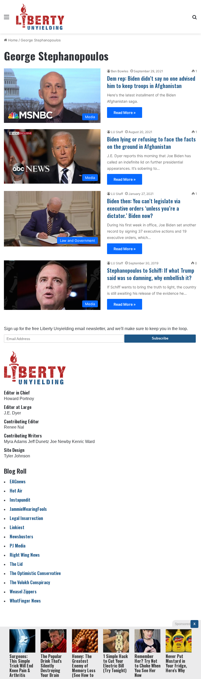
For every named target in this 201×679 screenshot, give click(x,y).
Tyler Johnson (17, 456)
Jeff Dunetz (38, 441)
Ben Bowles (119, 71)
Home (12, 40)
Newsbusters (21, 536)
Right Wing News (25, 554)
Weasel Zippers (23, 591)
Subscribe (160, 338)
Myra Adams (15, 441)
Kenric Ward (83, 441)
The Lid (16, 564)
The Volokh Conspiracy (30, 582)
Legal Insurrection (26, 518)
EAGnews (18, 481)
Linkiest (17, 527)
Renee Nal (14, 427)
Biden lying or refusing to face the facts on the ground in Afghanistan (151, 142)
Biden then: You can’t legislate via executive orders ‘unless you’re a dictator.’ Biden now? (143, 208)
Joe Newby (60, 441)
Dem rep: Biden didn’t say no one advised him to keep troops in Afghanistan (151, 82)
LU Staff (117, 132)
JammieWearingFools (28, 509)
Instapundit (20, 499)
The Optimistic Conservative (35, 573)
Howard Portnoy (19, 398)
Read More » (125, 112)
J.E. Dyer (12, 413)
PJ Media (17, 545)
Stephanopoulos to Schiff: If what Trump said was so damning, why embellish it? (150, 274)
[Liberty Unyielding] (40, 17)
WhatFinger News (25, 600)
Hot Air (16, 490)
